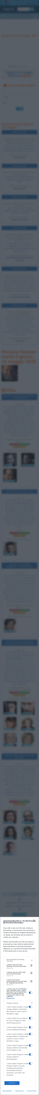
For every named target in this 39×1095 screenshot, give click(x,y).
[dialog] (19, 1006)
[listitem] (19, 960)
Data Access (19, 1091)
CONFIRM (12, 1083)
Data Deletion (7, 1091)
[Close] (35, 921)
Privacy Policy (32, 1091)
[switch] (30, 965)
